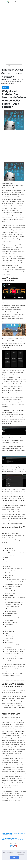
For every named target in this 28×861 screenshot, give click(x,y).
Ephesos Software (15, 2)
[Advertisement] (14, 20)
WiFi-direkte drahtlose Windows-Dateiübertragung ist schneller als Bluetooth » (13, 839)
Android (5, 87)
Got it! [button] (14, 857)
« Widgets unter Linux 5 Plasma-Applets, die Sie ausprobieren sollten (13, 834)
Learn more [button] (21, 854)
